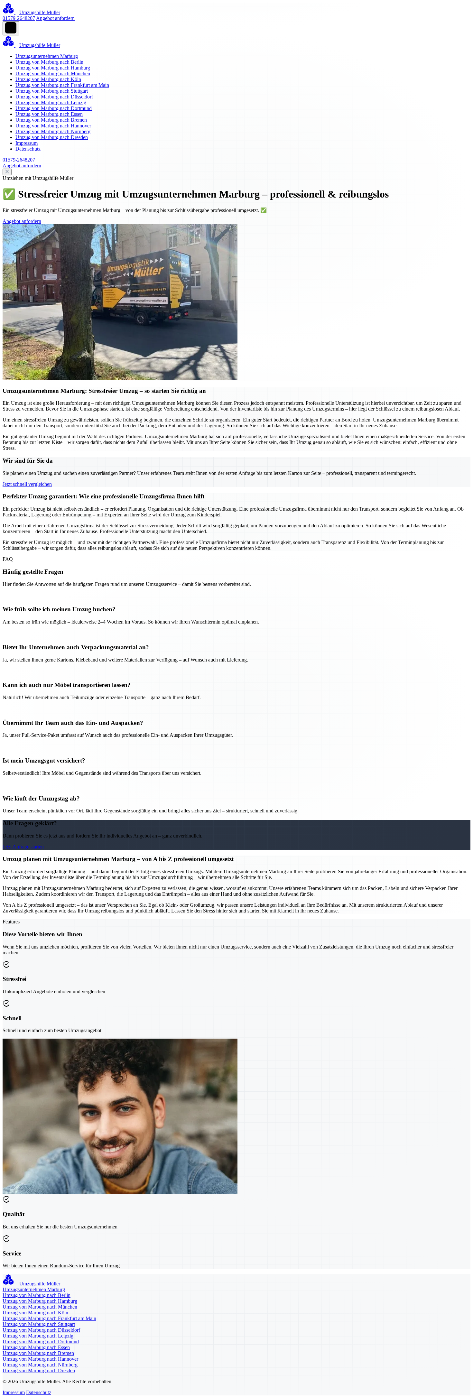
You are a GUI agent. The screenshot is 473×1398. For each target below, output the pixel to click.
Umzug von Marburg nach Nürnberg (52, 131)
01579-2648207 (19, 18)
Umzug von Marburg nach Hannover (53, 125)
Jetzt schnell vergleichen (27, 484)
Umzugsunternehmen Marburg (46, 56)
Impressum (26, 143)
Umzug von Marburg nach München (52, 73)
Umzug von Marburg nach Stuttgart (51, 91)
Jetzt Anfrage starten (23, 846)
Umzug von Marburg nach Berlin (49, 62)
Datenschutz (28, 149)
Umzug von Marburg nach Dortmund (53, 108)
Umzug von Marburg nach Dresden (51, 137)
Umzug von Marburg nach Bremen (51, 120)
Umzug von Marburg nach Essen (49, 114)
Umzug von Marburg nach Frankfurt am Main (62, 85)
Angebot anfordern (55, 18)
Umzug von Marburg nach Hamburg (52, 67)
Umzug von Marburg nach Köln (48, 79)
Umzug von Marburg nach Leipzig (50, 102)
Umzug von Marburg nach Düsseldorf (54, 96)
